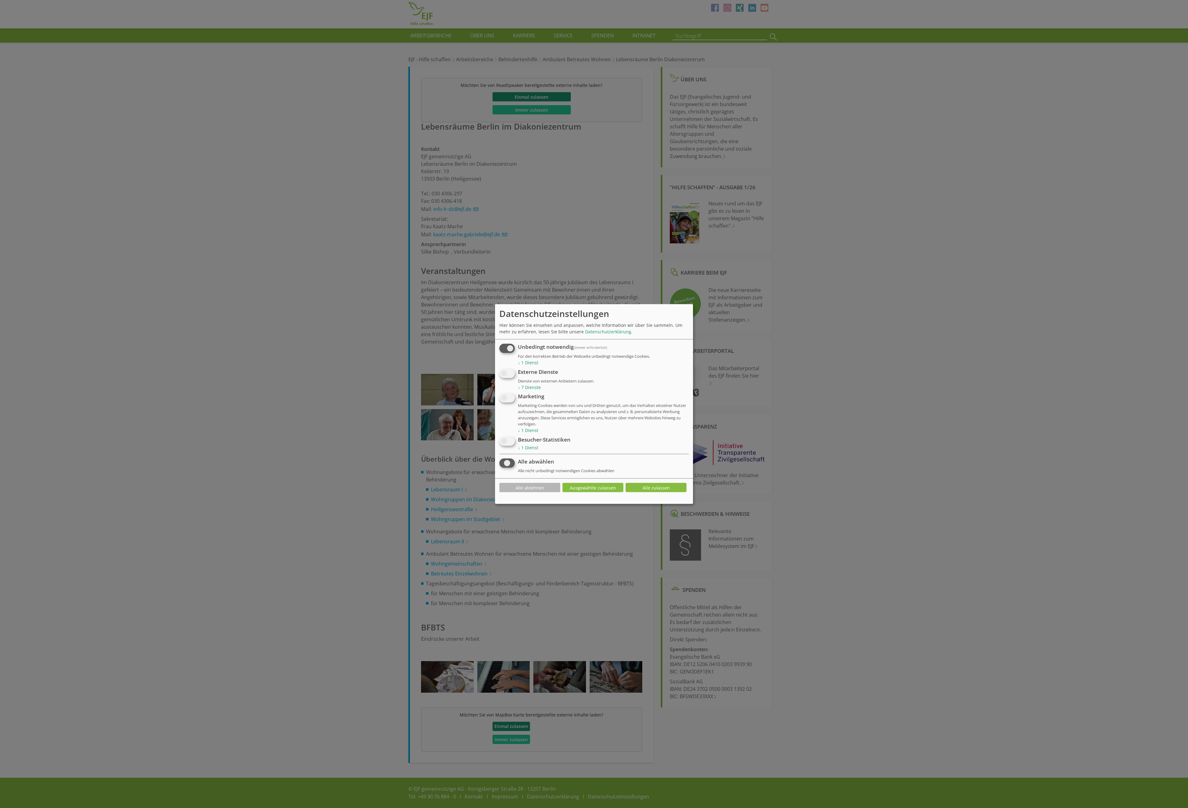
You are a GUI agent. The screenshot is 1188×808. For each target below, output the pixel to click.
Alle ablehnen (529, 487)
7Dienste (529, 387)
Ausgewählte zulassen (593, 487)
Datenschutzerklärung (608, 332)
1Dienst (528, 363)
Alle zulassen (656, 487)
